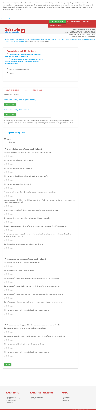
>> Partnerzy (65, 400)
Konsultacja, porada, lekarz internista (16, 110)
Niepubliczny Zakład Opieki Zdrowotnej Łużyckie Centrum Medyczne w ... (40, 39)
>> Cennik (32, 399)
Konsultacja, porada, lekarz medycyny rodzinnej (20, 100)
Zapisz (7, 364)
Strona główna (9, 39)
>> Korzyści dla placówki (36, 397)
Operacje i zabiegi (56, 25)
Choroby (86, 22)
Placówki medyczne (73, 22)
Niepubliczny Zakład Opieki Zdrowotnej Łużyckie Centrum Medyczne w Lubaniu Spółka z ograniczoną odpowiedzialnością (24, 61)
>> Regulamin (9, 402)
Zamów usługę (57, 22)
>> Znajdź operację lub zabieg (13, 399)
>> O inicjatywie (66, 397)
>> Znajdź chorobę (11, 400)
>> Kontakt (65, 399)
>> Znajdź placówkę (11, 397)
